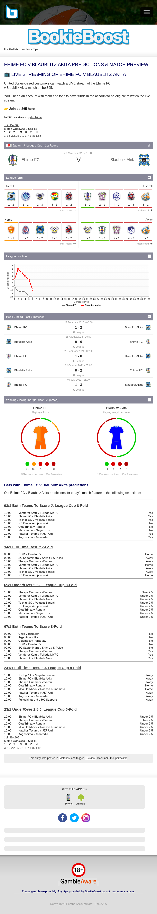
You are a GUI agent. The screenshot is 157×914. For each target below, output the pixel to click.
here (31, 108)
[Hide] (149, 177)
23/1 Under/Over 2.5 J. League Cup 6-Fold (40, 709)
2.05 (16, 135)
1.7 (27, 135)
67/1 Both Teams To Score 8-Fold (33, 626)
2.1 (22, 135)
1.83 (33, 135)
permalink (121, 758)
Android (80, 803)
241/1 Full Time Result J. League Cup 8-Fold (42, 668)
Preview (90, 758)
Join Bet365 (11, 125)
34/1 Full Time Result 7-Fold (28, 547)
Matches (64, 758)
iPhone (69, 803)
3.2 (6, 135)
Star (149, 145)
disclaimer (36, 117)
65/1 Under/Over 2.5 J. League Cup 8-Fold (40, 585)
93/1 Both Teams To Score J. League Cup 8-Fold (46, 506)
